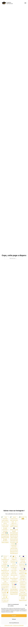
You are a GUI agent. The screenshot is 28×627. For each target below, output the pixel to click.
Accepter (14, 615)
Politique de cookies (9, 625)
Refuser (14, 619)
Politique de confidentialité (18, 625)
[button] (26, 605)
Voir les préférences (14, 622)
